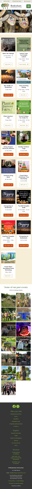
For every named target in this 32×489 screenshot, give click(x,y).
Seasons (16, 440)
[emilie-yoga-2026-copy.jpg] (24, 138)
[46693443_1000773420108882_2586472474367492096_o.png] (8, 107)
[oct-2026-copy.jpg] (24, 166)
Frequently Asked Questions (16, 423)
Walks (16, 435)
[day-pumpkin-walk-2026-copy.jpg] (8, 227)
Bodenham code (16, 421)
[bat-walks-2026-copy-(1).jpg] (8, 77)
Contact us (16, 426)
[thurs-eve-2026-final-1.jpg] (24, 77)
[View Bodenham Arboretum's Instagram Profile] (17, 406)
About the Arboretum (16, 433)
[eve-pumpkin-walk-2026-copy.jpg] (24, 197)
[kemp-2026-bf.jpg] (8, 138)
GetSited (19, 485)
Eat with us (16, 418)
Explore (16, 430)
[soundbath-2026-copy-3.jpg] (8, 166)
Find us (16, 416)
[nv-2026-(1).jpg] (8, 258)
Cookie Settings (20, 480)
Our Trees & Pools (16, 443)
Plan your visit (16, 411)
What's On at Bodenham (16, 438)
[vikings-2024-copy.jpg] (8, 44)
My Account (27, 1)
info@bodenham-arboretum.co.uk (18, 472)
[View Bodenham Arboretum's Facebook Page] (14, 406)
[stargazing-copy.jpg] (8, 197)
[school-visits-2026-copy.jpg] (24, 44)
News (16, 445)
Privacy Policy (11, 480)
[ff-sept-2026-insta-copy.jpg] (24, 107)
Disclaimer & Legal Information (16, 483)
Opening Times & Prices (16, 414)
